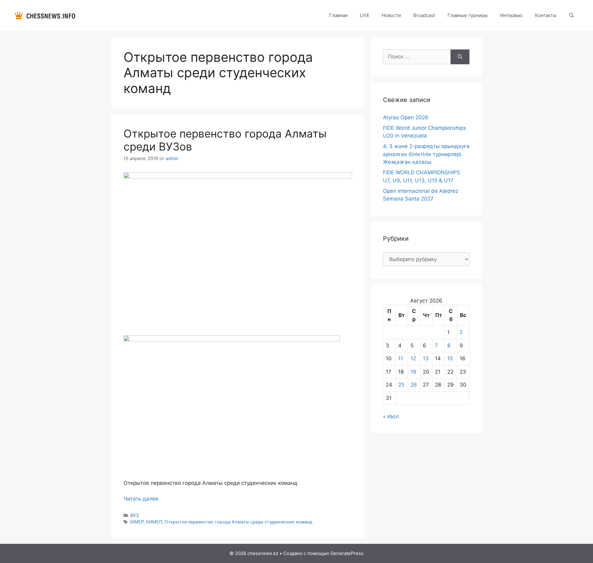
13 (426, 358)
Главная (338, 15)
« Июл (391, 416)
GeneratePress (347, 553)
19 (413, 372)
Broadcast (424, 15)
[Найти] (460, 56)
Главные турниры (468, 15)
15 (450, 358)
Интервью (511, 15)
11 (400, 358)
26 (413, 385)
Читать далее (141, 499)
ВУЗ (134, 515)
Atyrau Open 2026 (405, 117)
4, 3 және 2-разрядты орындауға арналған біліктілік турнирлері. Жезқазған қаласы (426, 154)
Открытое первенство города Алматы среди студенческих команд (238, 521)
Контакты (545, 15)
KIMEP (137, 521)
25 (401, 385)
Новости (391, 15)
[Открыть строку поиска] (571, 15)
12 (413, 358)
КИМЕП (154, 521)
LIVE (364, 15)
